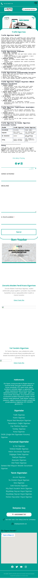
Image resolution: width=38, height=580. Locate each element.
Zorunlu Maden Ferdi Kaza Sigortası (19, 285)
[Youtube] (21, 567)
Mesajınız (5, 186)
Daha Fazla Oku (19, 300)
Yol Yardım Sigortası (19, 348)
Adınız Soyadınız (7, 174)
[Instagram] (26, 567)
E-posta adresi (7, 217)
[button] (16, 163)
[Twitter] (17, 567)
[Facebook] (12, 567)
